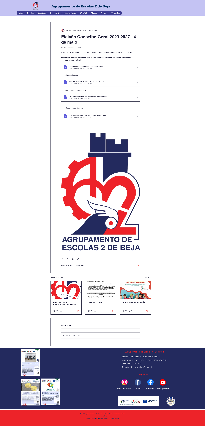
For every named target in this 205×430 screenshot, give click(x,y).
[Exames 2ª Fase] (100, 290)
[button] (30, 13)
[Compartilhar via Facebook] (62, 259)
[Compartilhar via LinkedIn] (73, 259)
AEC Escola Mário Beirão (133, 302)
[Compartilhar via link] (78, 259)
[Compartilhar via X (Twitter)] (67, 259)
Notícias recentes (74, 16)
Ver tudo (148, 277)
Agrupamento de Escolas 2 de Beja (80, 6)
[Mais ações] (139, 30)
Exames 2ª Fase (95, 302)
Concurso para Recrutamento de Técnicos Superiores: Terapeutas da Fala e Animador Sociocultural (65, 303)
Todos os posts (57, 16)
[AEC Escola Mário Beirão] (135, 290)
